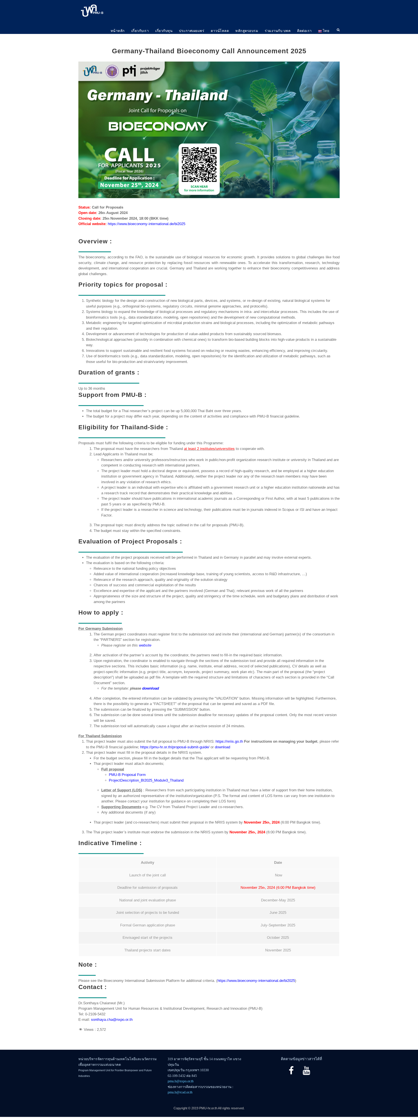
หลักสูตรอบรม (246, 31)
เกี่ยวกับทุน (163, 31)
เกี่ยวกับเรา (140, 31)
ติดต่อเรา (304, 31)
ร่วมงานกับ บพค (278, 31)
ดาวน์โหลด (220, 31)
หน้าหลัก (118, 31)
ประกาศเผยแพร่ (191, 31)
